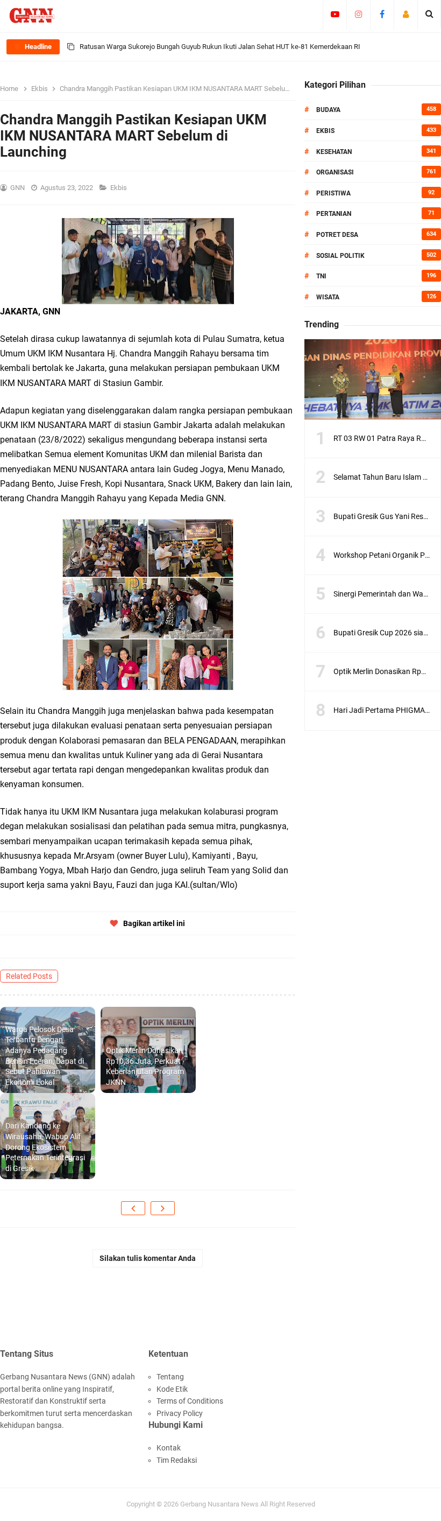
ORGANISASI (335, 172)
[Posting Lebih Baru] (133, 1208)
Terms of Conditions (190, 1401)
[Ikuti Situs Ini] (405, 14)
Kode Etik (172, 1389)
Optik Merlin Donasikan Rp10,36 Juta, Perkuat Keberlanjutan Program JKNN (145, 1066)
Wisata (327, 297)
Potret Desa (337, 235)
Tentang (170, 1376)
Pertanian (333, 214)
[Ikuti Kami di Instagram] (358, 14)
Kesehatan (334, 152)
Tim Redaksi (177, 1460)
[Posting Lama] (163, 1208)
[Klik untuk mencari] (429, 14)
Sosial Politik (340, 256)
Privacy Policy (180, 1413)
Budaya (328, 110)
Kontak (169, 1447)
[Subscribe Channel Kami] (334, 14)
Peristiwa (333, 193)
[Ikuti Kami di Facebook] (382, 14)
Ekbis (119, 188)
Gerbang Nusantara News (220, 1504)
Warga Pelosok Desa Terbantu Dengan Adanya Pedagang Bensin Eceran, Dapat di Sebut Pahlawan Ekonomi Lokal (44, 1056)
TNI (321, 276)
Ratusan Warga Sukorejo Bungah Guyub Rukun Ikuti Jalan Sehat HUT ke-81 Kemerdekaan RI (220, 47)
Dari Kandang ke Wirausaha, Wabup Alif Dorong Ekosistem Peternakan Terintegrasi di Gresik (45, 1147)
